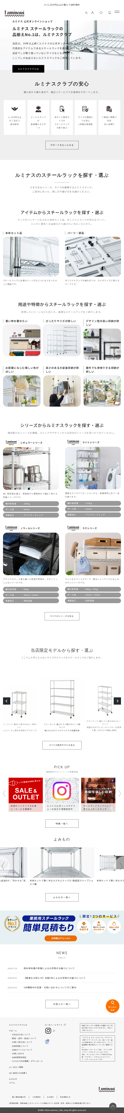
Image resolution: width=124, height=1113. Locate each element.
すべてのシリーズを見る (62, 616)
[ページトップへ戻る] (112, 1106)
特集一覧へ (62, 823)
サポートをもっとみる (62, 144)
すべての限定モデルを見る (62, 745)
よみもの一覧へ (62, 897)
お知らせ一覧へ (62, 1004)
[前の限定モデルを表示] (6, 701)
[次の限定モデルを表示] (117, 701)
